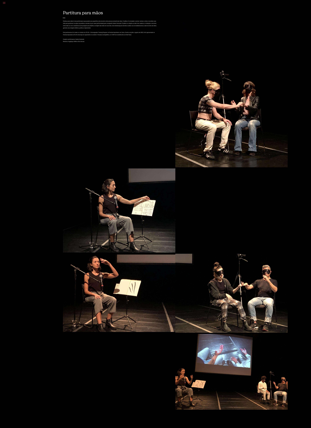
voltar (64, 17)
